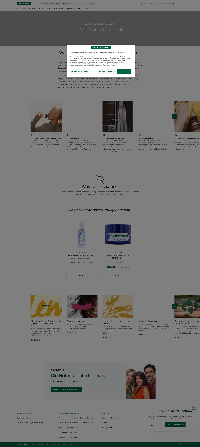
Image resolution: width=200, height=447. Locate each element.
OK (124, 71)
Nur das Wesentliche (107, 71)
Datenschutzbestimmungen (108, 66)
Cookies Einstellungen (79, 71)
